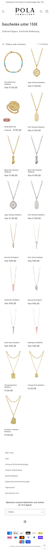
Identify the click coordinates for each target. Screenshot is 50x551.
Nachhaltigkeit (11, 476)
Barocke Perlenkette (11, 257)
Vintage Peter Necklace (36, 385)
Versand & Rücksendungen (16, 464)
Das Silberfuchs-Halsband (10, 83)
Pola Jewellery (21, 546)
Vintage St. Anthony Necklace (11, 431)
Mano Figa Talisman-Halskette (11, 171)
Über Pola (9, 453)
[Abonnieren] (42, 512)
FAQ (7, 459)
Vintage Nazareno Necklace (10, 386)
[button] (3, 11)
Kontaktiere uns (12, 493)
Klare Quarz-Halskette (35, 257)
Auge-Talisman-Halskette (36, 82)
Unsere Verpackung (13, 470)
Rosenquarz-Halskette (11, 300)
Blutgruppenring (10, 127)
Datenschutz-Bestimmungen (17, 482)
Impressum (10, 487)
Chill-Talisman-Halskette (36, 127)
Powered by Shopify (33, 546)
